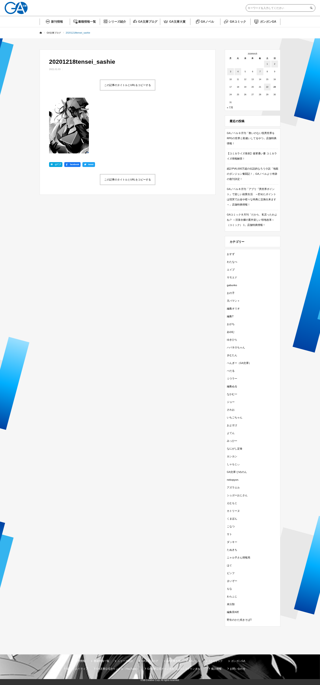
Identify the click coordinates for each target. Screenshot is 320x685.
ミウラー (232, 378)
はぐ (229, 565)
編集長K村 (233, 612)
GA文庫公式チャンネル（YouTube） (117, 668)
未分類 (231, 604)
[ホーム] (41, 33)
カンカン (232, 456)
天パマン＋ (233, 300)
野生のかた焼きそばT (239, 619)
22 (267, 87)
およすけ (232, 425)
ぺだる (231, 370)
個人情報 (216, 668)
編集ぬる (232, 386)
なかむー (232, 394)
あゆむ (231, 331)
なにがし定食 (234, 448)
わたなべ (232, 261)
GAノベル (207, 21)
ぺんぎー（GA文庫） (239, 362)
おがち (231, 324)
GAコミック (238, 21)
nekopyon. (233, 479)
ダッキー (232, 541)
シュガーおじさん (237, 495)
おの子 (231, 292)
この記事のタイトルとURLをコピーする (127, 85)
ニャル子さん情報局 (238, 557)
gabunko (232, 285)
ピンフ (231, 573)
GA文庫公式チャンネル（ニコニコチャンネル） (175, 668)
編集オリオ (233, 308)
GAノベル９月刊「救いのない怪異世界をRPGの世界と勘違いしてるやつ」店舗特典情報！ (251, 138)
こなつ (231, 526)
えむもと (232, 503)
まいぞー (232, 580)
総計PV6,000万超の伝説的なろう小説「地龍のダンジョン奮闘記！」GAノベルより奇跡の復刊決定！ (252, 173)
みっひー (232, 440)
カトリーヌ (233, 510)
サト (229, 534)
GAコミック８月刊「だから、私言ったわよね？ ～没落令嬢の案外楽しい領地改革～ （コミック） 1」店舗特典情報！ (252, 219)
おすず (231, 254)
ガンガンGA (268, 21)
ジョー (231, 401)
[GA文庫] (16, 8)
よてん (231, 433)
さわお (231, 409)
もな (229, 588)
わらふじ (232, 596)
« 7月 (230, 107)
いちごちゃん (234, 417)
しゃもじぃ (233, 464)
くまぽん (232, 518)
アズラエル (233, 487)
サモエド (232, 277)
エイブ (231, 269)
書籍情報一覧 (87, 21)
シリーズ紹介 (117, 21)
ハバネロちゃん (236, 347)
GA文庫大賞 (177, 21)
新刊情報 (57, 21)
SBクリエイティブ (77, 668)
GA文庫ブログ (147, 21)
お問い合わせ (237, 668)
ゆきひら (232, 339)
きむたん (232, 355)
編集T (230, 316)
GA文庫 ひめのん (237, 471)
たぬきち (232, 549)
